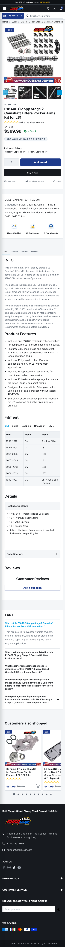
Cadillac (31, 204)
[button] (11, 122)
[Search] (27, 15)
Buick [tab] (15, 425)
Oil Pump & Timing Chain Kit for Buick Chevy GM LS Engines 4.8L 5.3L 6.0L (21, 772)
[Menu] (4, 8)
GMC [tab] (51, 425)
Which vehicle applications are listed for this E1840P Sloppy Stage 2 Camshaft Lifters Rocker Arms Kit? (29, 655)
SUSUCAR (10, 104)
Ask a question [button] (32, 587)
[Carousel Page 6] (34, 794)
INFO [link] (6, 251)
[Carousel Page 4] (26, 794)
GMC (8, 216)
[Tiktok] (14, 867)
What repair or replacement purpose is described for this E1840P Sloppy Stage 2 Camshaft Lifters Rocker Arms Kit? (27, 668)
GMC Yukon (18, 216)
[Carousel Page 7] (39, 794)
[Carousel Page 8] (43, 794)
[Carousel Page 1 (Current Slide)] (14, 794)
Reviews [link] (34, 251)
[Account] (54, 8)
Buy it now (32, 172)
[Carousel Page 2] (18, 794)
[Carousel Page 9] (47, 794)
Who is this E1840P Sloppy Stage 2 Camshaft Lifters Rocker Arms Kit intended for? (29, 625)
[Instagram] (9, 867)
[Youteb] (19, 867)
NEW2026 (45, 2)
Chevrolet (41, 208)
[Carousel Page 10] (51, 794)
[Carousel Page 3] (22, 794)
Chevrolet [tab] (39, 425)
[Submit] (59, 909)
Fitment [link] (15, 251)
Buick (21, 204)
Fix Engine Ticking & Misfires (39, 212)
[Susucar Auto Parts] (16, 8)
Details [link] (24, 251)
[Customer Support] (48, 8)
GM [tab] (7, 425)
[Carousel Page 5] (30, 794)
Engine (17, 212)
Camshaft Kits (25, 208)
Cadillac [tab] (26, 425)
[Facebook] (4, 867)
